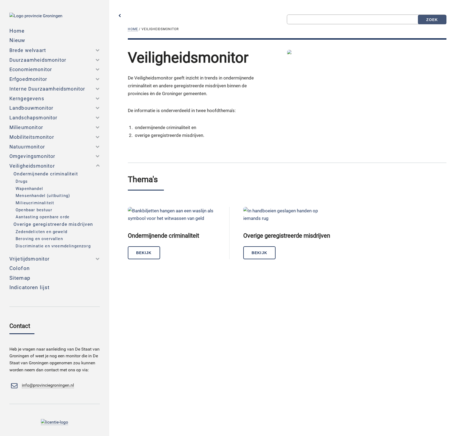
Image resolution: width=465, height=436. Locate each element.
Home (133, 29)
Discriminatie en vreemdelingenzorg (53, 246)
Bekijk (144, 253)
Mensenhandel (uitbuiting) (43, 195)
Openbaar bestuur (34, 209)
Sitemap (19, 278)
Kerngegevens (26, 98)
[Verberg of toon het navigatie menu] (119, 16)
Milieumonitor (26, 127)
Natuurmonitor (27, 147)
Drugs (22, 181)
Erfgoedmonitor (28, 79)
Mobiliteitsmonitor (31, 137)
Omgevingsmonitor (32, 156)
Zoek (432, 20)
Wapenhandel (29, 188)
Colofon (19, 268)
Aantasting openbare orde (42, 216)
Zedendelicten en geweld (41, 231)
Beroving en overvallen (39, 238)
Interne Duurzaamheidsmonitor (47, 89)
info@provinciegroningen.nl (48, 385)
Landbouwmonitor (31, 108)
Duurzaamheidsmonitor (37, 60)
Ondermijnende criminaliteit (45, 174)
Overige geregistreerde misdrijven (53, 224)
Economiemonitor (30, 69)
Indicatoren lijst (29, 287)
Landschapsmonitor (33, 117)
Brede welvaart (27, 50)
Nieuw (17, 40)
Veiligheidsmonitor (32, 166)
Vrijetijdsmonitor (29, 259)
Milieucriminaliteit (35, 202)
